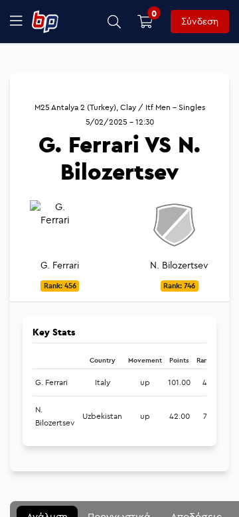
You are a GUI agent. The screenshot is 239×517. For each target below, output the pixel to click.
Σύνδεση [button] (199, 21)
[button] (114, 21)
